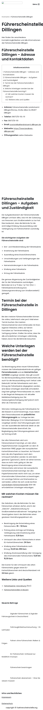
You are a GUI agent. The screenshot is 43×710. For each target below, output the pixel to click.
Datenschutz (7, 703)
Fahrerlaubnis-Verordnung (15, 586)
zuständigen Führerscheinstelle (15, 484)
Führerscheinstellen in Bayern (16, 590)
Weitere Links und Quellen (17, 100)
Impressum (6, 697)
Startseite (6, 17)
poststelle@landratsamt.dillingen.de (25, 124)
